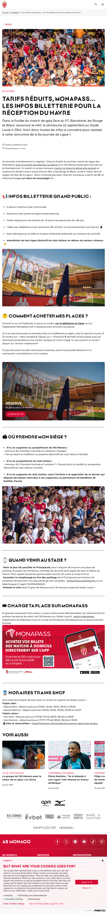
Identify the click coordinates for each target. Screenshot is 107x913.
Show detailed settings (14, 904)
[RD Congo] (14, 816)
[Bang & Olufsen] (93, 816)
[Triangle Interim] (63, 816)
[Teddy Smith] (78, 816)
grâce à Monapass (83, 616)
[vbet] (33, 816)
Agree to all (87, 882)
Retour (8, 24)
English (7, 860)
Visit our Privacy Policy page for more (46, 904)
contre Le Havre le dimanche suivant (75, 168)
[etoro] (66, 827)
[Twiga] (49, 816)
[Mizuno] (60, 803)
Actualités (14, 12)
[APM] (46, 803)
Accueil (5, 12)
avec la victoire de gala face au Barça (37, 165)
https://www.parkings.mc (81, 580)
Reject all (86, 888)
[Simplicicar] (44, 827)
